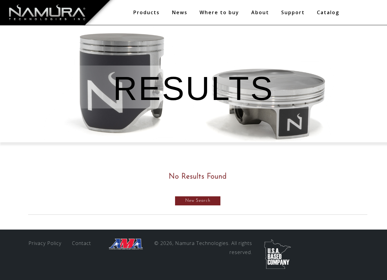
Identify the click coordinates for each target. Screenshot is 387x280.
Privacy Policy (44, 243)
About (260, 12)
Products (146, 12)
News (179, 12)
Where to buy (219, 12)
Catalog (328, 12)
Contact (81, 243)
